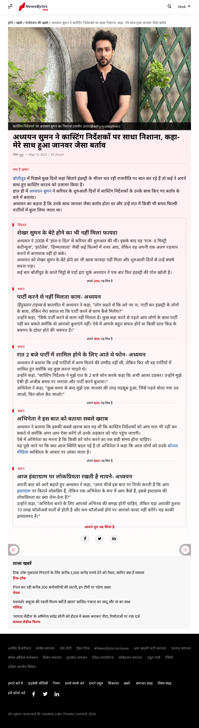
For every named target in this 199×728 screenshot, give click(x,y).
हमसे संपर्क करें (74, 683)
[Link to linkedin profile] (57, 694)
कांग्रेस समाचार (45, 648)
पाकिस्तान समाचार (130, 657)
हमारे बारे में (15, 683)
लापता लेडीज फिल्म (26, 622)
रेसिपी (169, 657)
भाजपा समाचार (181, 648)
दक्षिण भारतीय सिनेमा (22, 666)
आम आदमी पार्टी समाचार (150, 648)
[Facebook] (85, 539)
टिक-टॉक (19, 578)
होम (10, 22)
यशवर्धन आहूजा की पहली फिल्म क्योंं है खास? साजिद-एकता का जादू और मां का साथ (71, 602)
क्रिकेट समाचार (52, 657)
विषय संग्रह (165, 683)
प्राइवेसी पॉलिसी (38, 683)
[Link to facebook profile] (33, 694)
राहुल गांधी (153, 657)
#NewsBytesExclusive (111, 648)
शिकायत (113, 683)
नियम (56, 683)
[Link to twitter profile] (45, 694)
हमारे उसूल (96, 683)
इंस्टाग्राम (24, 491)
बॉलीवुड (19, 178)
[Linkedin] (114, 539)
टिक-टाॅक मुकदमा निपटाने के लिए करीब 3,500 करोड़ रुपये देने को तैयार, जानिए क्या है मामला (78, 573)
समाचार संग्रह (144, 683)
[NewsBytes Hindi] (33, 7)
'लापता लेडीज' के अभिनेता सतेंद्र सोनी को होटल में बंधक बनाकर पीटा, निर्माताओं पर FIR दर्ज (76, 616)
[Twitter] (99, 539)
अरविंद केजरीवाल (19, 648)
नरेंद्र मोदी (65, 648)
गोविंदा (17, 607)
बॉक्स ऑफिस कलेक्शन (23, 657)
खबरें (19, 22)
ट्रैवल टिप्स (83, 648)
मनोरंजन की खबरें (36, 22)
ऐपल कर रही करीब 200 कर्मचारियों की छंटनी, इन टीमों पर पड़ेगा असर (62, 587)
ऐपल (16, 593)
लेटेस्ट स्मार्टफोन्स (103, 657)
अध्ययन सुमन (40, 191)
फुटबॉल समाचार (76, 657)
